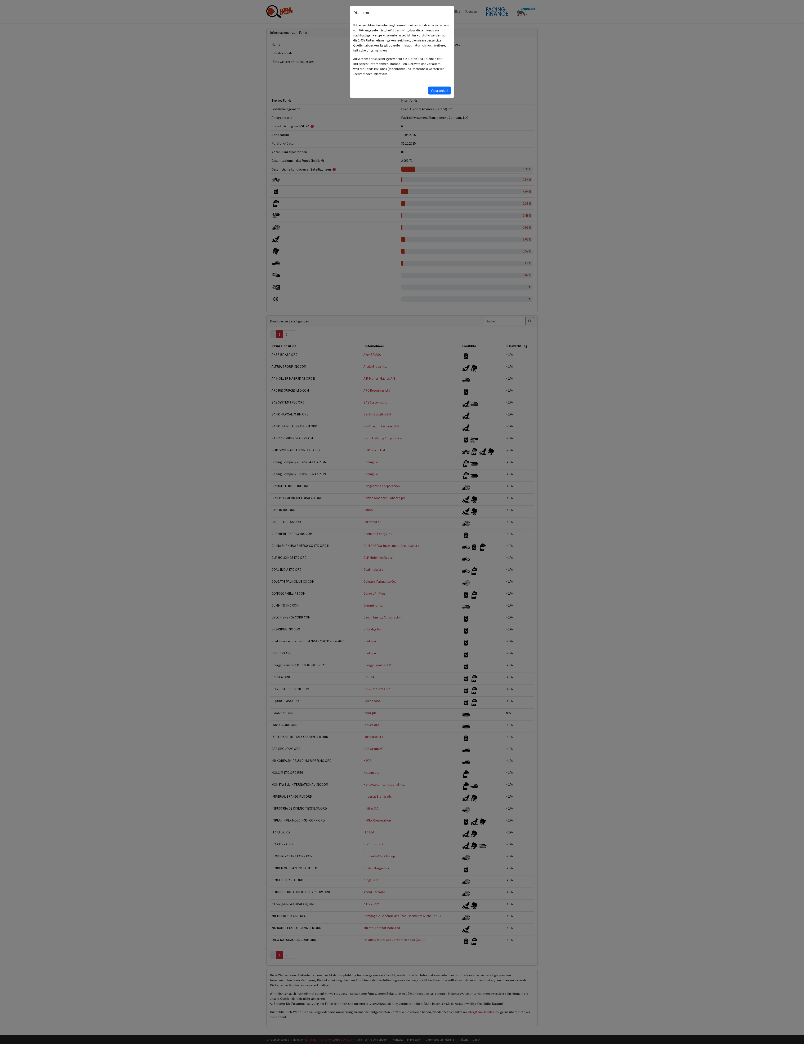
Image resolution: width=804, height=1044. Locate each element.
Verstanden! (439, 90)
